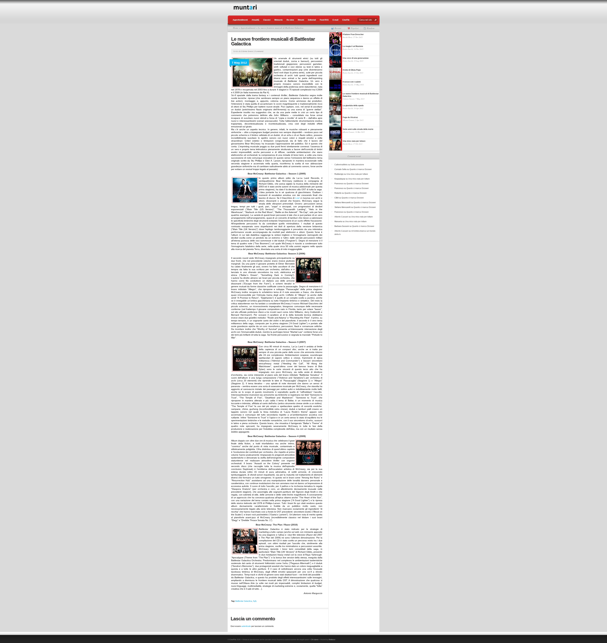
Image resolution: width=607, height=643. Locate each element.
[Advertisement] (321, 7)
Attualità (255, 20)
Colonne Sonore (247, 51)
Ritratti (301, 20)
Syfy (255, 601)
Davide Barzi (347, 37)
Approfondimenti (240, 20)
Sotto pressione (357, 165)
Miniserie (278, 20)
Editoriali (312, 20)
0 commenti (259, 51)
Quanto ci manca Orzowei (360, 169)
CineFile (345, 20)
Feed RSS (324, 20)
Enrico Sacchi (348, 49)
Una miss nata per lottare (357, 174)
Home (235, 27)
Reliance (332, 639)
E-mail (335, 20)
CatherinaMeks (341, 165)
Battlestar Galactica (243, 601)
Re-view (290, 20)
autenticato (246, 626)
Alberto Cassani (348, 120)
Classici (266, 20)
